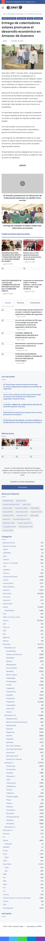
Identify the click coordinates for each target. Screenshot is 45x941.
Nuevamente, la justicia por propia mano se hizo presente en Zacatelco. (29, 345)
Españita (9, 695)
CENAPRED (7, 553)
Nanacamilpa (11, 725)
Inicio (5, 14)
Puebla (5, 850)
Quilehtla (9, 742)
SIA (4, 877)
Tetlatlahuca (11, 786)
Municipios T (9, 763)
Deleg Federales (8, 587)
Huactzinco (10, 698)
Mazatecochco (11, 719)
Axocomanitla (11, 668)
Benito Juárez (11, 675)
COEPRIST (6, 570)
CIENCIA (6, 560)
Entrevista (8, 844)
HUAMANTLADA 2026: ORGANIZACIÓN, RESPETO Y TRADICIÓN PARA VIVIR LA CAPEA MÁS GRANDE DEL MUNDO (12, 257)
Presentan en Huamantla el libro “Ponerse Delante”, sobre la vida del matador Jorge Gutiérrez (33, 284)
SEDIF (5, 861)
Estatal (35, 508)
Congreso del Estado (11, 504)
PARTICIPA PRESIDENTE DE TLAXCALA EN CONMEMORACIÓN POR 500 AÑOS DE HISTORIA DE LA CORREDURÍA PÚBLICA (11, 285)
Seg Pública (9, 523)
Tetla (8, 780)
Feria (4, 614)
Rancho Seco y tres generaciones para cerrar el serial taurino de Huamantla (32, 256)
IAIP (4, 624)
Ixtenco (9, 712)
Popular (8, 303)
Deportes (7, 508)
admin (5, 41)
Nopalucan (22, 515)
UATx (5, 905)
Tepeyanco (10, 776)
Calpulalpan (10, 678)
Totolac (9, 803)
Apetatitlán (8, 500)
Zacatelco (8, 530)
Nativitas (9, 729)
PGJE (7, 867)
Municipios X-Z (10, 827)
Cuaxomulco (11, 692)
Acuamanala (11, 651)
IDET (4, 631)
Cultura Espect (8, 583)
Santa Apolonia (12, 756)
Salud (6, 519)
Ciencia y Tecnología (10, 563)
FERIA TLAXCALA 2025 (11, 617)
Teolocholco (11, 769)
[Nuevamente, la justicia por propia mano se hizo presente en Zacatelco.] (8, 346)
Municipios (11, 14)
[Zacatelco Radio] (14, 7)
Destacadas (21, 18)
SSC (6, 871)
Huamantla (36, 512)
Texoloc (9, 790)
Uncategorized (9, 526)
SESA (7, 857)
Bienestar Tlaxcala (9, 546)
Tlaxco (8, 800)
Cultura (5, 580)
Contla (26, 504)
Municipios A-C (21, 14)
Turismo (6, 901)
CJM (4, 566)
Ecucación (6, 597)
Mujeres (6, 641)
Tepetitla (9, 773)
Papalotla (9, 739)
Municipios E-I (8, 830)
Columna (6, 573)
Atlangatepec (11, 665)
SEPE (5, 874)
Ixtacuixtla (10, 708)
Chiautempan (11, 681)
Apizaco (9, 661)
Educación (6, 600)
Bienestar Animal (9, 543)
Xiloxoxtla (10, 813)
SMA (4, 881)
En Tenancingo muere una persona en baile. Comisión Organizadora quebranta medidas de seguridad (29, 312)
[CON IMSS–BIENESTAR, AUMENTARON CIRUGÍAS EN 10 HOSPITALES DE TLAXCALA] (8, 336)
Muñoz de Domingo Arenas (16, 722)
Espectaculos (7, 603)
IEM (4, 634)
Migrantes (6, 637)
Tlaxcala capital (25, 523)
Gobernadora (22, 512)
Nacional (6, 834)
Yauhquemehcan (26, 526)
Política (34, 515)
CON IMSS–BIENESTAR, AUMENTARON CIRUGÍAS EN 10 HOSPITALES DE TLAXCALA (26, 335)
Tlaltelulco (10, 793)
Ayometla (21, 500)
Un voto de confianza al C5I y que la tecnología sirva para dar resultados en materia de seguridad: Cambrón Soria (28, 323)
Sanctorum (10, 752)
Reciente (20, 303)
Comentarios (35, 303)
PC (4, 837)
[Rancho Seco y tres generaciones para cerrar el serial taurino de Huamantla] (33, 245)
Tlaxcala (6, 894)
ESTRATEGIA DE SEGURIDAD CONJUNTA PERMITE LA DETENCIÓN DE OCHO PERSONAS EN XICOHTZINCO (28, 357)
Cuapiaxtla (10, 688)
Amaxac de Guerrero (35, 14)
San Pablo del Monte (21, 519)
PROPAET (6, 847)
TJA (4, 891)
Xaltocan (9, 807)
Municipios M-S (10, 715)
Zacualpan (10, 824)
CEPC (5, 556)
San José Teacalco (13, 746)
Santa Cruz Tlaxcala (14, 759)
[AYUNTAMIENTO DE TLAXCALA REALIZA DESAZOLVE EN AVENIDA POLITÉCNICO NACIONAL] (8, 459)
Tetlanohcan (11, 783)
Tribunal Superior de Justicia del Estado (17, 898)
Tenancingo (10, 766)
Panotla (9, 736)
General (30, 18)
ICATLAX (6, 627)
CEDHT (5, 549)
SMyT (5, 884)
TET (4, 888)
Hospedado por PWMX (34, 926)
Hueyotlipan (11, 705)
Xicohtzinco (10, 810)
